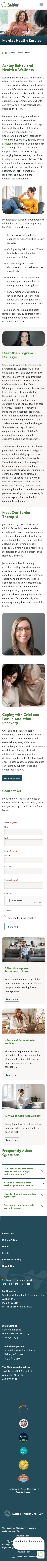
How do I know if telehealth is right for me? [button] (20, 1195)
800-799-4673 (10, 1337)
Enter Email (9, 855)
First (6, 827)
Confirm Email (10, 866)
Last (6, 838)
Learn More (12, 999)
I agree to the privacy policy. (21, 918)
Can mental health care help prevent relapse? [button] (19, 1206)
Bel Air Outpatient (14, 1346)
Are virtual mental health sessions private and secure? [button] (19, 1184)
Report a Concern (23, 1492)
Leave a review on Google (19, 1280)
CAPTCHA (8, 893)
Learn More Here (12, 778)
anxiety (22, 139)
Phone (11, 879)
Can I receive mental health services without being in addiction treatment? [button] (18, 1171)
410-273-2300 (10, 1379)
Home (4, 53)
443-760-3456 (12, 1358)
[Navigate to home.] (9, 4)
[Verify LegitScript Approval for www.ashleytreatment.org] (23, 1437)
